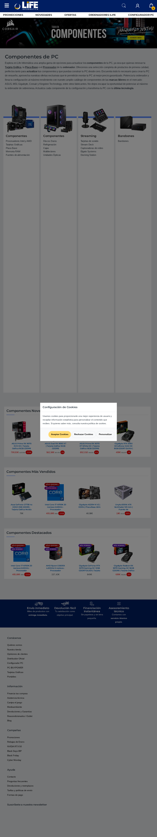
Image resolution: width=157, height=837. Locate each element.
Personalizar (105, 434)
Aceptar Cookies (59, 434)
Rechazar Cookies (83, 434)
